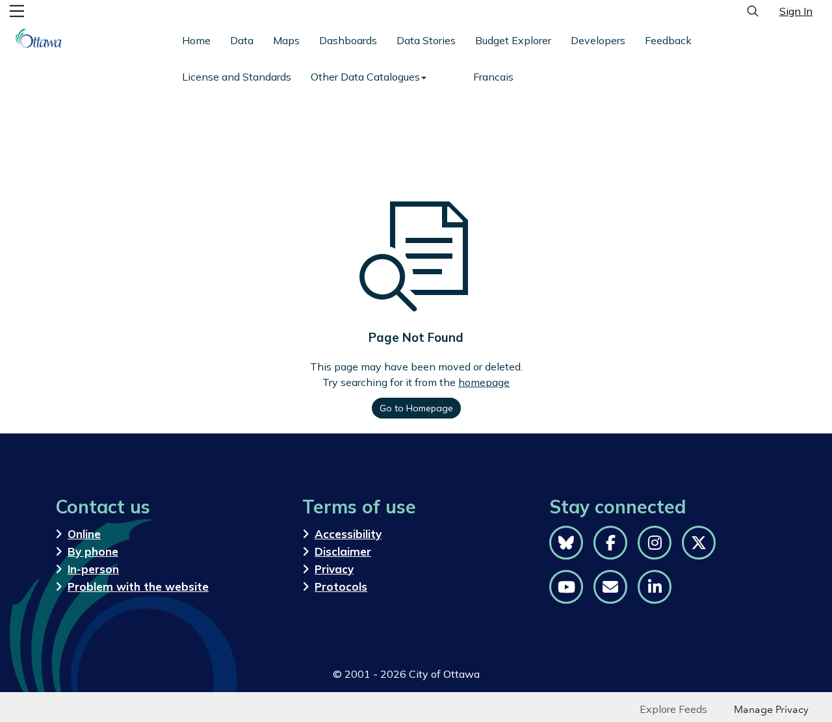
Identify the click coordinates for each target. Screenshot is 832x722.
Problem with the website (138, 586)
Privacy (334, 569)
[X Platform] (699, 543)
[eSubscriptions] (610, 587)
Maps (286, 40)
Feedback (668, 40)
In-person (93, 569)
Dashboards (348, 40)
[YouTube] (566, 587)
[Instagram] (654, 543)
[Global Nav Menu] (17, 11)
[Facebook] (610, 543)
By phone (93, 551)
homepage (484, 382)
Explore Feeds (673, 709)
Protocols (341, 586)
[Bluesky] (566, 543)
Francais (493, 76)
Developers (598, 40)
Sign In (795, 11)
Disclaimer (343, 551)
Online (84, 534)
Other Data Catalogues (365, 76)
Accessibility (348, 534)
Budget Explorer (513, 40)
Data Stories (426, 40)
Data (242, 40)
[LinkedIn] (654, 587)
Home (196, 40)
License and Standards (236, 76)
